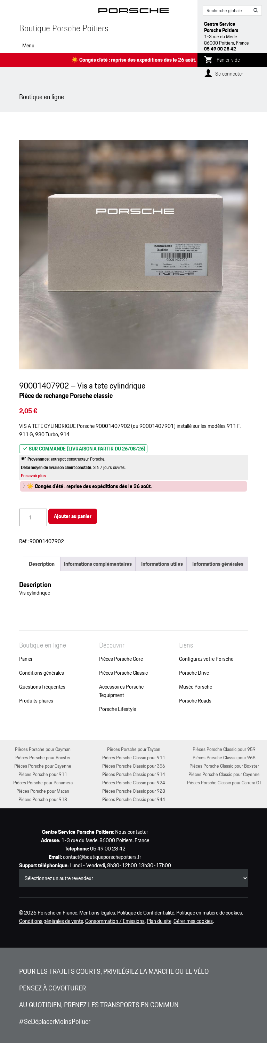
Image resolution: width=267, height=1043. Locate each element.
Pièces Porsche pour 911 (42, 774)
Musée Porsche (195, 687)
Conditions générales (41, 673)
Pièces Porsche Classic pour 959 (224, 749)
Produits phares (36, 701)
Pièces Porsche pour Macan (42, 791)
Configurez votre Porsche (206, 659)
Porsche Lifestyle (117, 709)
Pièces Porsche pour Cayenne (42, 766)
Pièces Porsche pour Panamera (43, 782)
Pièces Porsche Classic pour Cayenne (224, 774)
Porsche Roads (195, 701)
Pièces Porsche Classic (123, 673)
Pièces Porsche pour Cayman (43, 749)
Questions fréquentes (42, 687)
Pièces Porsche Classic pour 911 (133, 757)
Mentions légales (97, 913)
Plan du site (159, 921)
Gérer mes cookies (193, 921)
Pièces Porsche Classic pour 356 (133, 766)
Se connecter (229, 73)
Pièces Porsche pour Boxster (43, 757)
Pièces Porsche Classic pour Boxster (224, 766)
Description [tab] (42, 563)
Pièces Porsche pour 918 (42, 799)
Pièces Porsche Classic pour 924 (133, 782)
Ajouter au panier (72, 516)
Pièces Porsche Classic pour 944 (133, 799)
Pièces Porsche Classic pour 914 (133, 774)
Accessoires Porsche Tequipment (121, 691)
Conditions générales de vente (51, 921)
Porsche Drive (194, 673)
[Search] (255, 10)
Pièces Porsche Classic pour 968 (224, 757)
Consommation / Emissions (115, 921)
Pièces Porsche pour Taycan (133, 749)
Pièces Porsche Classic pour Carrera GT (224, 782)
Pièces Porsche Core (121, 659)
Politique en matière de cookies (209, 913)
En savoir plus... (35, 475)
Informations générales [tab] (217, 563)
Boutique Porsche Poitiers (63, 28)
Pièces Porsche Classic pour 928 (133, 791)
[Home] (133, 12)
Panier (26, 659)
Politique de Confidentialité (145, 913)
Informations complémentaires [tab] (98, 563)
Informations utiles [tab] (162, 563)
